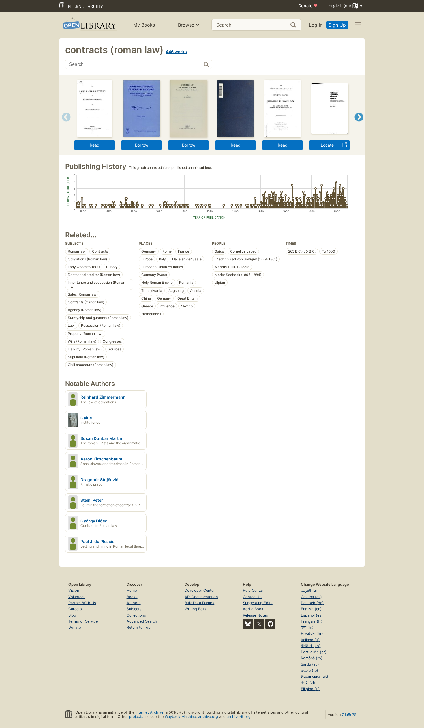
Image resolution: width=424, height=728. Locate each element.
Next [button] (359, 124)
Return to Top (139, 627)
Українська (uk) (314, 676)
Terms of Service (83, 621)
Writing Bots (195, 609)
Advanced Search (142, 621)
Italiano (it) (310, 640)
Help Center (253, 590)
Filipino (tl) (310, 689)
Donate (308, 5)
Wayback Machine (180, 716)
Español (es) (312, 615)
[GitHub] (270, 624)
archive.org (208, 716)
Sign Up (337, 25)
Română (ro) (311, 658)
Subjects (134, 609)
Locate (327, 145)
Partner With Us (82, 603)
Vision (73, 590)
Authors (134, 603)
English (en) (311, 609)
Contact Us (252, 597)
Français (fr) (311, 621)
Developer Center (200, 590)
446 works (176, 51)
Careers (75, 609)
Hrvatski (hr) (312, 633)
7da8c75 (349, 714)
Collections (136, 615)
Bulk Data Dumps (199, 603)
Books (132, 597)
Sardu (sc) (310, 664)
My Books (144, 25)
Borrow (141, 145)
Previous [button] (64, 124)
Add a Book (253, 609)
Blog (72, 615)
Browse (186, 25)
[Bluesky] (248, 624)
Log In (315, 25)
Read (95, 145)
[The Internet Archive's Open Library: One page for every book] (89, 25)
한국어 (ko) (310, 646)
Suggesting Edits (258, 603)
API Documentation (201, 597)
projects (136, 716)
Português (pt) (314, 652)
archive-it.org (239, 716)
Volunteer (76, 597)
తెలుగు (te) (309, 670)
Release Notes (255, 615)
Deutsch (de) (312, 603)
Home (132, 590)
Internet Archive (149, 712)
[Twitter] (259, 624)
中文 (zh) (309, 682)
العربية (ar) (310, 590)
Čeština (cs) (311, 597)
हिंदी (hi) (307, 627)
